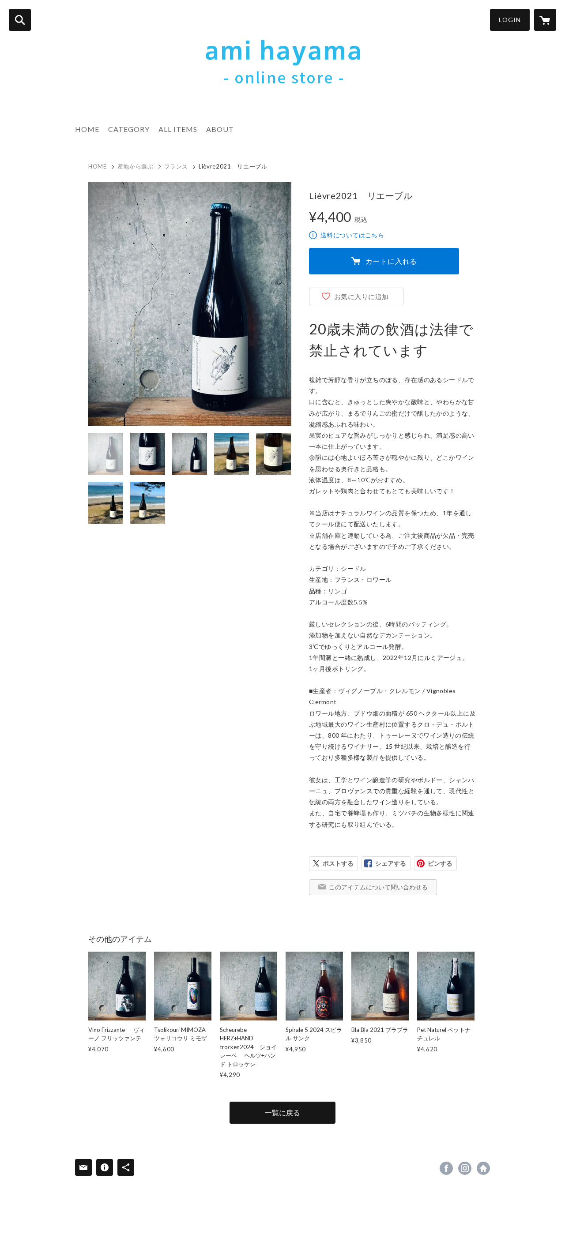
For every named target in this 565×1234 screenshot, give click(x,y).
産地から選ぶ (135, 166)
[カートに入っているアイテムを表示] (545, 20)
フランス (176, 166)
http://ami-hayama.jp (483, 1168)
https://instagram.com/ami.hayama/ (464, 1168)
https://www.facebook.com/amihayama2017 (446, 1168)
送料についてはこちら (352, 235)
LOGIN (510, 19)
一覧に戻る (282, 1112)
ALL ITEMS (177, 129)
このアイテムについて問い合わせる (378, 887)
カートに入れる (391, 261)
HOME (87, 129)
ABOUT (220, 129)
